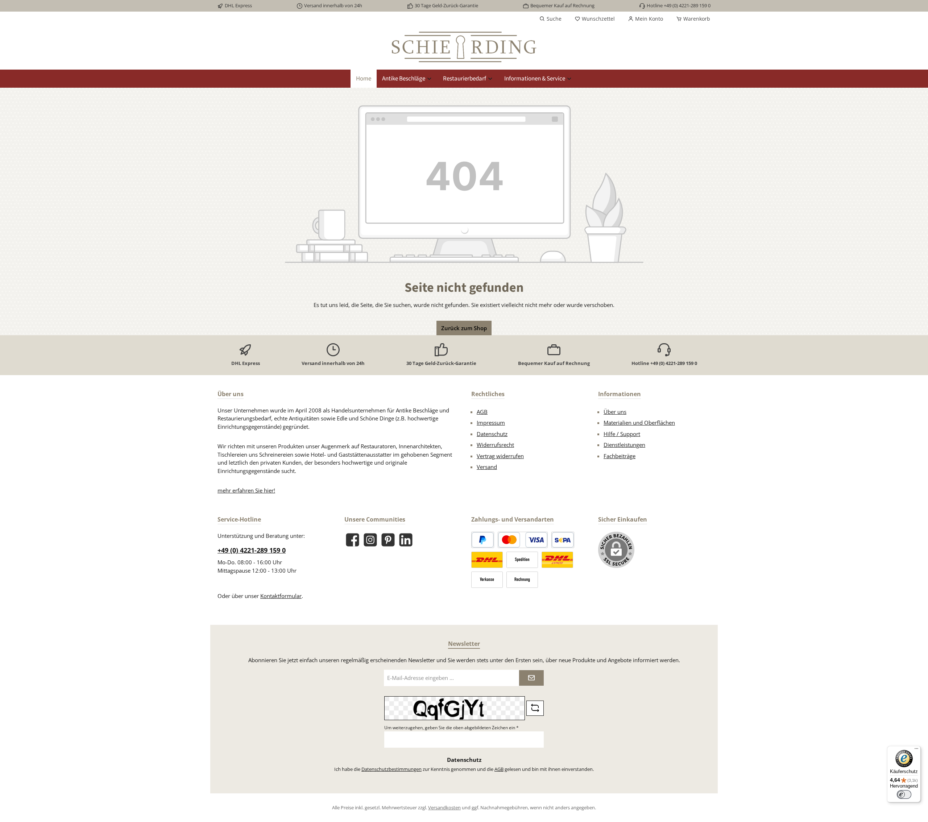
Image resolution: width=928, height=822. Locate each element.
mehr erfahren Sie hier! (246, 490)
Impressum (491, 422)
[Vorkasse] (487, 580)
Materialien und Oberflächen (639, 422)
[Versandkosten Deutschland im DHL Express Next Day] (557, 560)
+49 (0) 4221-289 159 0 (252, 550)
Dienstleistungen (624, 444)
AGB (482, 411)
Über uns (615, 411)
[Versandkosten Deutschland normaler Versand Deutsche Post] (487, 560)
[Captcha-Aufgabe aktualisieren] (535, 708)
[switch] (904, 794)
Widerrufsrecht (495, 444)
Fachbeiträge (619, 456)
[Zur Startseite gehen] (464, 47)
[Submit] (531, 678)
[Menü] (916, 750)
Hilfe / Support (622, 433)
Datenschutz (492, 433)
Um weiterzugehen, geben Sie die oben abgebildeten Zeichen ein (451, 728)
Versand (487, 466)
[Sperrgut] (522, 560)
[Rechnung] (522, 580)
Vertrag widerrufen (500, 456)
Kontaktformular (281, 595)
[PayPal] (482, 540)
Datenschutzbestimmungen (391, 769)
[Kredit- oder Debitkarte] (523, 540)
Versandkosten (444, 807)
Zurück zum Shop (464, 328)
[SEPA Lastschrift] (562, 540)
